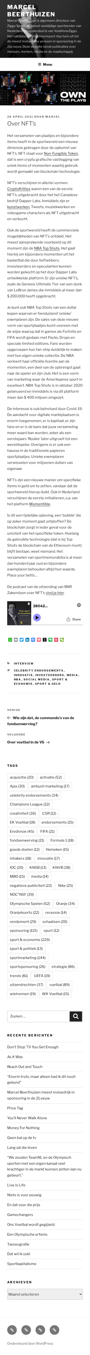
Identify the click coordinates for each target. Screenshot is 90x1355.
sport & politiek (26, 948)
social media (37, 679)
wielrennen (23, 994)
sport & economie (30, 940)
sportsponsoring (27, 967)
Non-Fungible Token (61, 153)
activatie (51, 777)
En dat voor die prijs (23, 1205)
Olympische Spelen (30, 903)
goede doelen (25, 849)
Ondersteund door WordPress (30, 1343)
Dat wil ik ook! (18, 1254)
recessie (56, 912)
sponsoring (23, 930)
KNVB (61, 867)
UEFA (42, 976)
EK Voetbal (22, 822)
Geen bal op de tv (21, 1138)
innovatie (23, 675)
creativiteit (23, 813)
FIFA (47, 831)
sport (51, 930)
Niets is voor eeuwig (24, 1195)
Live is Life (16, 1185)
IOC (16, 867)
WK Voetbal (55, 994)
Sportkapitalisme (21, 1264)
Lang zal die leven (22, 1147)
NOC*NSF (22, 894)
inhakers (20, 858)
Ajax (17, 786)
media (72, 675)
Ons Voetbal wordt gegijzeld (31, 1224)
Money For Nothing (23, 1128)
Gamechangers (20, 1215)
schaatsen (54, 922)
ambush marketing (50, 786)
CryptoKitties (18, 189)
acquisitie (22, 777)
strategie (63, 967)
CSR (49, 813)
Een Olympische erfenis (27, 1234)
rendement (23, 922)
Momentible (39, 504)
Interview (24, 663)
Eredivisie (22, 831)
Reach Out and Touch (24, 1067)
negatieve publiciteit (31, 885)
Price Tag (15, 1108)
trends (19, 976)
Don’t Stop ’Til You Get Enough (33, 1047)
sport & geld (48, 683)
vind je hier (55, 593)
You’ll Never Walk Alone (27, 1118)
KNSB (38, 867)
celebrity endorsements (39, 670)
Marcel (52, 116)
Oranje (65, 903)
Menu (47, 64)
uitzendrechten (26, 985)
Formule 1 (62, 840)
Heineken (57, 849)
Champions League (30, 804)
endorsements (57, 822)
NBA (17, 679)
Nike (65, 885)
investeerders (50, 675)
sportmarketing (28, 958)
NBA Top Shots (47, 248)
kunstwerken (18, 207)
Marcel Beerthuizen (31, 11)
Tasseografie (18, 1244)
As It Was (15, 1057)
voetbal (59, 985)
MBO (17, 876)
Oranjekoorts (24, 912)
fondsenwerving (27, 840)
